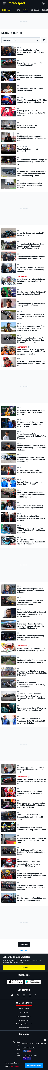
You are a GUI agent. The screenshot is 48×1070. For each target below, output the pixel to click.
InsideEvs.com (24, 1009)
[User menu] (43, 3)
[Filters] (44, 40)
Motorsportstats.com (24, 1024)
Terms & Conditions (12, 1063)
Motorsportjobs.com (24, 1016)
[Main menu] (4, 3)
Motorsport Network (19, 1066)
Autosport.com (24, 1020)
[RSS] (36, 995)
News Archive (24, 950)
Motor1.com (24, 1012)
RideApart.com (24, 1028)
